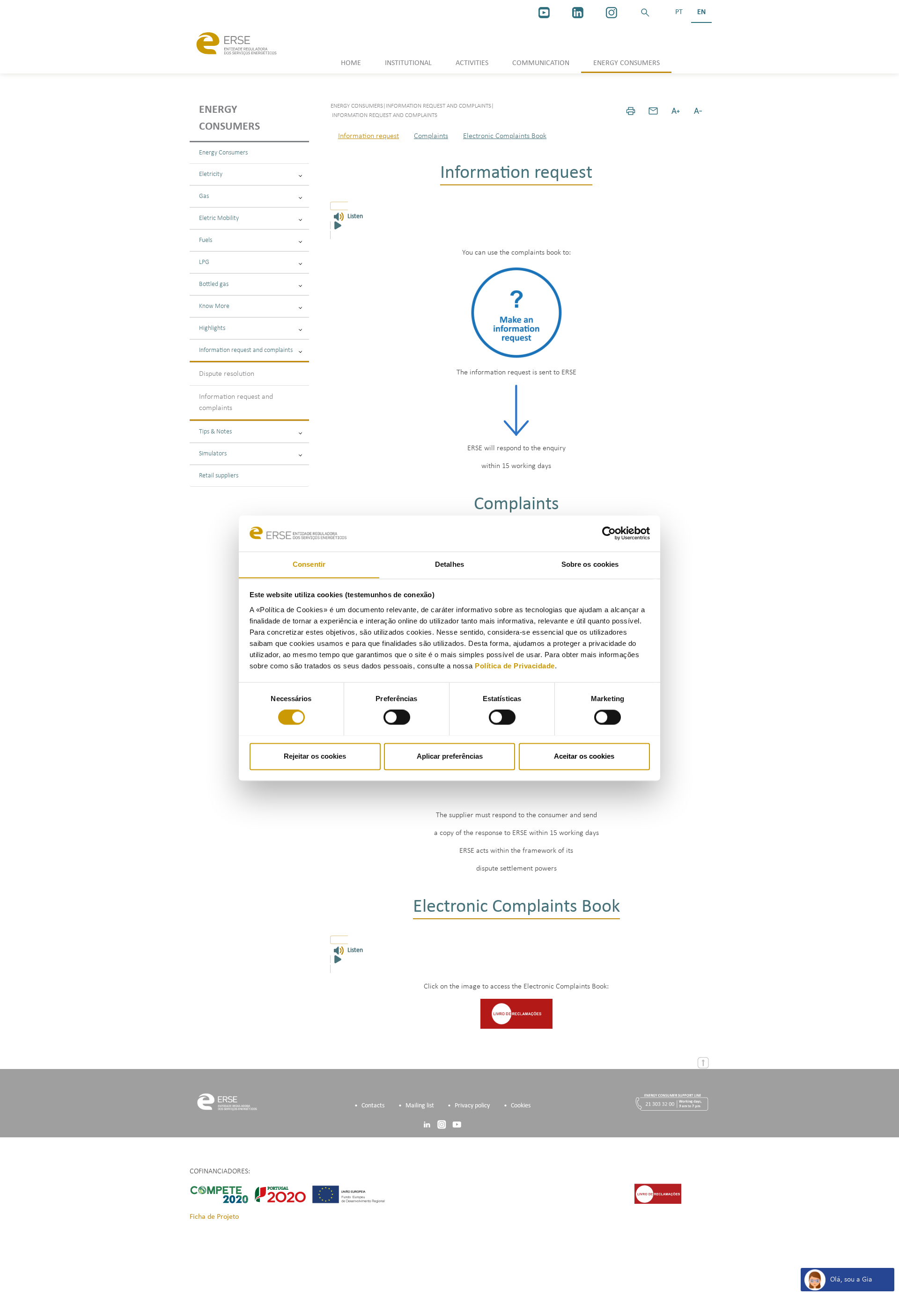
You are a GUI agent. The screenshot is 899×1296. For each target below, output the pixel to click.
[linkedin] (577, 12)
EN (701, 12)
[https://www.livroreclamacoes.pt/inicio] (657, 1194)
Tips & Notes (215, 431)
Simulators (213, 453)
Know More (214, 306)
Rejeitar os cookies (315, 756)
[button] (645, 12)
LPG (204, 262)
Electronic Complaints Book (504, 136)
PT (679, 12)
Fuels (205, 240)
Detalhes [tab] (449, 564)
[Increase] (675, 111)
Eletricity (210, 174)
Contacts (372, 1105)
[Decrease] (698, 111)
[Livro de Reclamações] (516, 1014)
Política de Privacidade (515, 666)
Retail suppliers (218, 475)
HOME (351, 63)
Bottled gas (213, 284)
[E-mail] (653, 111)
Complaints (431, 136)
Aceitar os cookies (584, 756)
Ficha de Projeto (214, 1217)
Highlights (212, 328)
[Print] (630, 111)
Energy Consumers (223, 152)
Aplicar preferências (450, 756)
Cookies (521, 1105)
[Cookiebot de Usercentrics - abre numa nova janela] (609, 533)
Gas (204, 196)
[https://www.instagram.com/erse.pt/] (611, 12)
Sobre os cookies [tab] (590, 564)
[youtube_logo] (544, 12)
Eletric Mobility (219, 218)
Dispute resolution (226, 374)
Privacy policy (472, 1105)
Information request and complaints (246, 350)
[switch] (396, 717)
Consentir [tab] (309, 564)
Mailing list (419, 1105)
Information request (368, 136)
